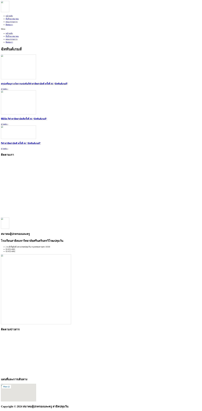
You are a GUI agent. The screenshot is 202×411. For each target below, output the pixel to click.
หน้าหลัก (9, 16)
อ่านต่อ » (4, 89)
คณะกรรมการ (12, 22)
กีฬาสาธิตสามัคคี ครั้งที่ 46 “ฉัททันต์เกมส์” (21, 143)
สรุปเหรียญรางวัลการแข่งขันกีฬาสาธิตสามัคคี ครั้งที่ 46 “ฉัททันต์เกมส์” (34, 83)
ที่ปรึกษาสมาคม (12, 19)
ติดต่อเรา (9, 25)
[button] (101, 29)
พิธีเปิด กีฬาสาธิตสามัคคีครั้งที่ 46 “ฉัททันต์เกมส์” (24, 119)
